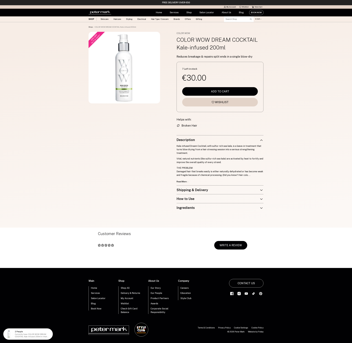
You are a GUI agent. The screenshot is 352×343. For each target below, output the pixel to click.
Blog (241, 12)
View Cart (258, 7)
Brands (177, 19)
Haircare (117, 19)
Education (185, 293)
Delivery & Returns (130, 293)
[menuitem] (159, 12)
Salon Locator (206, 12)
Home (159, 12)
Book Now (256, 12)
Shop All (125, 288)
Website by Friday (255, 332)
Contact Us (246, 283)
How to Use (185, 199)
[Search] (251, 19)
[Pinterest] (260, 293)
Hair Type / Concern (160, 19)
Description (186, 140)
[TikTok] (253, 293)
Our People (156, 293)
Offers (188, 19)
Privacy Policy (224, 328)
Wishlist (245, 7)
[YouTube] (246, 293)
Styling (129, 19)
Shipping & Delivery (192, 190)
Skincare (104, 19)
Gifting (199, 19)
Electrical (141, 19)
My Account (231, 7)
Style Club (185, 298)
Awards (154, 303)
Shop (189, 12)
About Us (226, 12)
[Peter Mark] (100, 12)
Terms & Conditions (206, 328)
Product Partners (160, 298)
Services (174, 12)
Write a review (231, 245)
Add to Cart (220, 91)
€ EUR (257, 19)
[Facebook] (231, 293)
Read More (182, 182)
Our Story (156, 288)
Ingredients (186, 208)
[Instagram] (239, 293)
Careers (184, 288)
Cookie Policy (257, 328)
